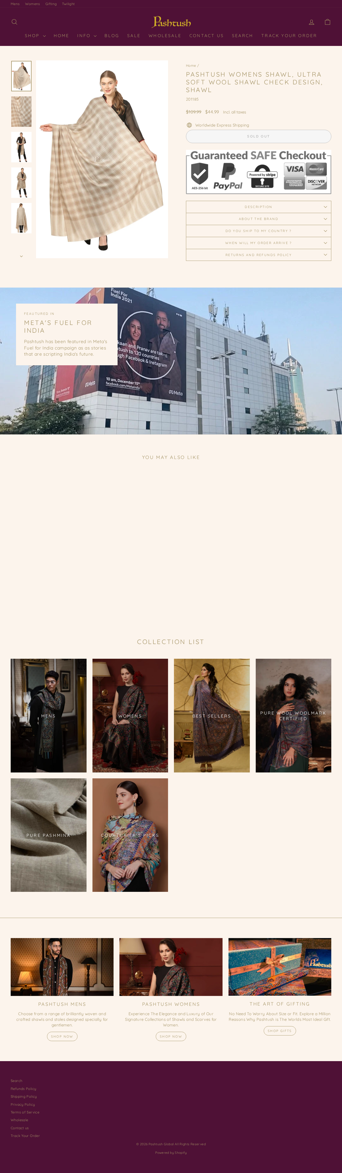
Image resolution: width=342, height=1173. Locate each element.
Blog (111, 35)
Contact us (20, 1128)
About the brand (258, 219)
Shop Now (62, 1036)
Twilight (68, 4)
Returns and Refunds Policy (259, 255)
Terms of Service (25, 1112)
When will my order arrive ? (258, 243)
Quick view (49, 581)
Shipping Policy (24, 1096)
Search (242, 35)
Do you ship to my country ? (259, 231)
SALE (134, 35)
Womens (32, 4)
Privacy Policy (23, 1104)
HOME (61, 35)
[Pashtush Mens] (62, 967)
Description (258, 207)
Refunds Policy (23, 1088)
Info (84, 35)
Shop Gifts (280, 1031)
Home (191, 65)
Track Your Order (289, 35)
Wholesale (165, 35)
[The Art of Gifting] (279, 967)
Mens (15, 4)
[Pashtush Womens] (170, 967)
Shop (33, 35)
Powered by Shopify (171, 1153)
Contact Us (206, 35)
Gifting (51, 4)
